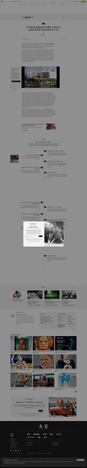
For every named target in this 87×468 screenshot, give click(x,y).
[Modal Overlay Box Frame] (43, 234)
